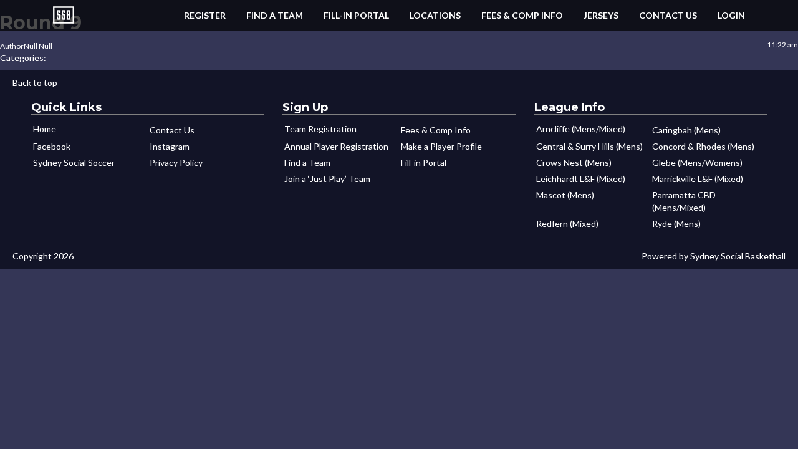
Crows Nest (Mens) (574, 162)
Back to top (34, 82)
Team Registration (320, 128)
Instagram (170, 146)
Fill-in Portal (356, 15)
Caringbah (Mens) (686, 130)
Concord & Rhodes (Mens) (703, 146)
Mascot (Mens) (565, 195)
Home (44, 128)
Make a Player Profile (441, 146)
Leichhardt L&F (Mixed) (580, 178)
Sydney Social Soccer (74, 162)
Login (731, 15)
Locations (435, 15)
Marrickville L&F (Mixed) (697, 178)
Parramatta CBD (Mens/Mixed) (684, 201)
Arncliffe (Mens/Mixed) (580, 128)
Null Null (38, 46)
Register (205, 15)
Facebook (51, 146)
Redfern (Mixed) (567, 223)
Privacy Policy (176, 162)
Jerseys (601, 15)
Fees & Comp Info (522, 15)
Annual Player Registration (336, 146)
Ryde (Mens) (676, 223)
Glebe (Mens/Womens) (697, 162)
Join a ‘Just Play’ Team (327, 178)
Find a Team (274, 15)
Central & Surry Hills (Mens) (589, 146)
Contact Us (668, 15)
